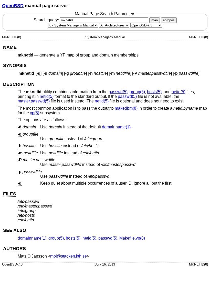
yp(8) (34, 113)
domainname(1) (116, 127)
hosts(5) (154, 92)
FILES (9, 193)
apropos (169, 20)
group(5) (137, 92)
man (154, 20)
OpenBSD (13, 5)
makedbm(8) (126, 108)
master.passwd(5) (34, 101)
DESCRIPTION (19, 84)
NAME (10, 47)
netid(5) (178, 92)
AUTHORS (14, 248)
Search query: (47, 20)
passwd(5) (118, 92)
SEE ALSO (14, 230)
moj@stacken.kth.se (68, 256)
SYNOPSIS (15, 65)
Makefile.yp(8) (132, 238)
